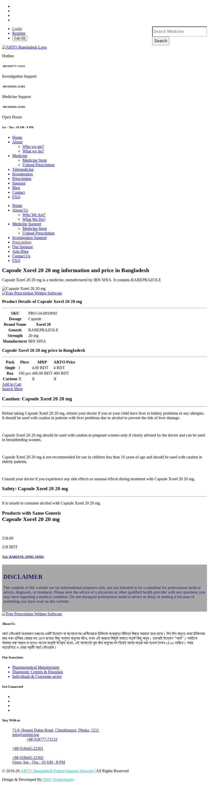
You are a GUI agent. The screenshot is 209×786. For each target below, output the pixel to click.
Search (160, 41)
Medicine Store (34, 160)
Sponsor (18, 183)
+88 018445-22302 (27, 757)
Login (17, 28)
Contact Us (21, 256)
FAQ (16, 197)
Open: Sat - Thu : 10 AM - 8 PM (38, 762)
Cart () (19, 38)
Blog (16, 188)
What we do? (33, 151)
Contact (18, 192)
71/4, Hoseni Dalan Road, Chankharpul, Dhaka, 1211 (55, 730)
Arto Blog (20, 251)
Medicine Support (26, 224)
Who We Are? (33, 215)
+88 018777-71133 (42, 739)
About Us (20, 210)
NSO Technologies (58, 779)
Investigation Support (29, 237)
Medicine (19, 155)
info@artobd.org (25, 735)
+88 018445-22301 (27, 748)
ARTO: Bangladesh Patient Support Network (57, 771)
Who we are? (33, 146)
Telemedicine (23, 169)
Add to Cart (11, 384)
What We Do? (33, 219)
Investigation (22, 174)
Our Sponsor (22, 247)
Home (17, 137)
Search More (12, 389)
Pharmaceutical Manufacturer (35, 667)
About (17, 142)
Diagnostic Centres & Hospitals (37, 672)
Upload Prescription (38, 165)
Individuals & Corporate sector (37, 676)
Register (18, 33)
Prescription (21, 178)
